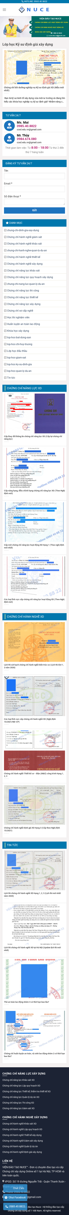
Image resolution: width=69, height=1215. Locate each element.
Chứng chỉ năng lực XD (24, 388)
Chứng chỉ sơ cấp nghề (20, 310)
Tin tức (11, 377)
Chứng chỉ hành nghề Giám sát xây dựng (22, 1140)
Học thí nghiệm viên (18, 317)
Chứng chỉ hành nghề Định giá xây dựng (22, 1152)
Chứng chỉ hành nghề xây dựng (25, 263)
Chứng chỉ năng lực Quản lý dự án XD (20, 1097)
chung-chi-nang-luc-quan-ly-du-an (26, 283)
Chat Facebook (16, 1197)
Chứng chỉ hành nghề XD (25, 616)
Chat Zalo (18, 1188)
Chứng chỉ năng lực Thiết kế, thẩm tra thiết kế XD (26, 1091)
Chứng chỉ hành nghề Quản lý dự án (20, 1146)
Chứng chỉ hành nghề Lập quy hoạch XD (22, 1129)
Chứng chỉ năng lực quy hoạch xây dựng (30, 277)
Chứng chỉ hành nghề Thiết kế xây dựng (22, 1135)
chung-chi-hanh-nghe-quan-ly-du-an (27, 250)
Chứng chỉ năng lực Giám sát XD (18, 1108)
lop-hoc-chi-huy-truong (19, 344)
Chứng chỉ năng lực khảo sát (23, 270)
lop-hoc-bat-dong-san (19, 337)
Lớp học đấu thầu (17, 350)
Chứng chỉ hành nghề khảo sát (24, 243)
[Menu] (4, 9)
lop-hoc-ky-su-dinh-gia (19, 364)
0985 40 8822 (16, 1206)
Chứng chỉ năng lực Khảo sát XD (18, 1080)
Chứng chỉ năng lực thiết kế (22, 297)
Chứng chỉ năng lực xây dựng (23, 304)
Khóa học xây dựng (18, 330)
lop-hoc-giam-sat (16, 357)
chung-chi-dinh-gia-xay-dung (23, 230)
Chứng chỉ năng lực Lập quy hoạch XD (21, 1085)
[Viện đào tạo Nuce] (34, 9)
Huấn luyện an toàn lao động (23, 324)
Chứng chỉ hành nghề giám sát (24, 237)
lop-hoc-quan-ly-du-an (19, 370)
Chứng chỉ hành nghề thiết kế (23, 257)
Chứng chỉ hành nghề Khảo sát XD (19, 1123)
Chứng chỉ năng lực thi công (23, 290)
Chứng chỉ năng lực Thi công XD (18, 1102)
